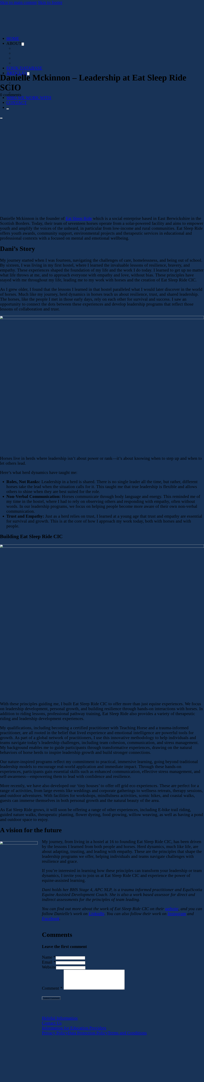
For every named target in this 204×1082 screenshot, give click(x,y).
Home (12, 38)
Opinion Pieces (32, 92)
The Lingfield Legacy (41, 58)
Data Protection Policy (88, 1032)
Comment (52, 988)
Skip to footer (50, 2)
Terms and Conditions (127, 1032)
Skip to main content (18, 2)
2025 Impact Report (37, 63)
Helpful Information (60, 1018)
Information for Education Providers (74, 1028)
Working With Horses (40, 82)
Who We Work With (28, 97)
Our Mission (29, 48)
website (171, 908)
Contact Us (52, 1023)
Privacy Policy (55, 1032)
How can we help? (36, 53)
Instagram (177, 913)
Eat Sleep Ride (79, 218)
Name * (49, 957)
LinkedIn (96, 913)
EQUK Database (24, 68)
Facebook (50, 918)
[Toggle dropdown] (23, 44)
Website (49, 967)
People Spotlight (35, 87)
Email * (49, 962)
